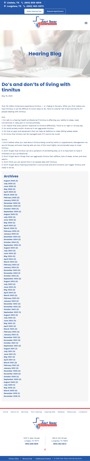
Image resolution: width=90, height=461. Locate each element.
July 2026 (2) (9, 184)
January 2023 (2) (11, 301)
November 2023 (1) (12, 273)
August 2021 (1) (10, 349)
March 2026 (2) (10, 195)
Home (5, 412)
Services (24, 412)
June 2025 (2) (10, 220)
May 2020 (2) (9, 388)
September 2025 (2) (12, 211)
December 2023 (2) (12, 270)
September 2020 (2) (12, 379)
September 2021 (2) (12, 346)
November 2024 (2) (12, 239)
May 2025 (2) (9, 223)
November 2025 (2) (12, 206)
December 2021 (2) (12, 337)
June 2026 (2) (10, 186)
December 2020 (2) (12, 371)
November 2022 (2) (12, 307)
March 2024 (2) (10, 262)
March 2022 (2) (10, 329)
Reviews (61, 412)
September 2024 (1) (12, 245)
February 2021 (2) (11, 365)
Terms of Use (27, 458)
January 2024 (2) (11, 267)
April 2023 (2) (10, 293)
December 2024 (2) (12, 237)
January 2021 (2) (11, 368)
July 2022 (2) (9, 318)
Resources (71, 412)
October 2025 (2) (11, 209)
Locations (83, 412)
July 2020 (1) (9, 385)
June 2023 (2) (10, 287)
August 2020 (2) (11, 382)
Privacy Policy (14, 458)
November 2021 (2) (12, 340)
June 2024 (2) (10, 253)
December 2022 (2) (12, 304)
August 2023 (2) (11, 281)
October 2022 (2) (11, 309)
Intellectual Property (43, 458)
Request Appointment (55, 11)
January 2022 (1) (11, 335)
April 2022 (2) (10, 326)
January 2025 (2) (11, 234)
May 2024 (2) (9, 256)
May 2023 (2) (9, 290)
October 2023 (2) (11, 276)
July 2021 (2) (9, 351)
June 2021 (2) (10, 354)
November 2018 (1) (12, 396)
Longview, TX (13, 6)
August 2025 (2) (11, 214)
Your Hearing (36, 412)
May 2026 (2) (9, 189)
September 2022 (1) (12, 312)
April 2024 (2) (10, 259)
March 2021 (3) (10, 363)
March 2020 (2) (10, 391)
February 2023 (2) (11, 298)
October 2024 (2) (11, 242)
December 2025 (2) (12, 203)
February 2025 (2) (11, 231)
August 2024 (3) (11, 248)
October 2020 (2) (11, 377)
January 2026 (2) (11, 200)
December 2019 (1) (12, 393)
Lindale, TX (12, 2)
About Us (15, 412)
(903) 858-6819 (32, 2)
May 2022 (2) (9, 323)
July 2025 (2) (9, 217)
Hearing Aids (49, 412)
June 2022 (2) (10, 321)
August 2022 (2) (11, 315)
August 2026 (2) (11, 181)
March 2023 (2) (10, 295)
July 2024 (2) (9, 251)
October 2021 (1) (11, 343)
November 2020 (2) (12, 374)
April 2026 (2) (10, 192)
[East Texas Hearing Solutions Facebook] (45, 450)
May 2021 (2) (9, 357)
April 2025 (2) (10, 225)
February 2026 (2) (11, 198)
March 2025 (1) (10, 228)
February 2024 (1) (11, 265)
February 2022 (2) (11, 332)
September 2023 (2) (12, 279)
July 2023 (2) (9, 284)
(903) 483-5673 (35, 6)
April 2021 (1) (9, 360)
